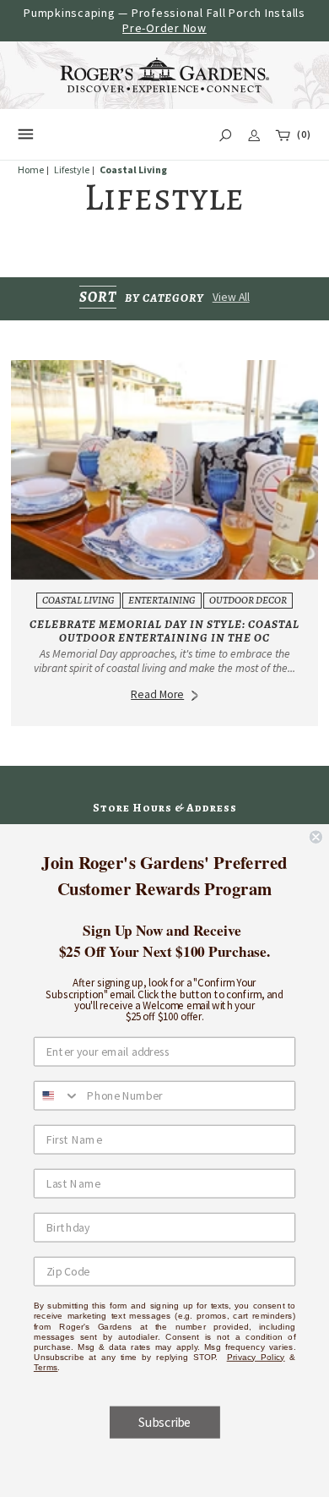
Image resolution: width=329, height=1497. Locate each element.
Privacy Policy (256, 1357)
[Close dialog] (316, 836)
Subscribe (164, 1421)
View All (231, 297)
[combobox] (57, 1095)
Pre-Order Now (164, 28)
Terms (46, 1367)
